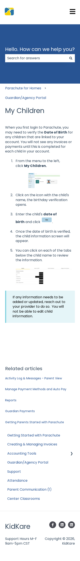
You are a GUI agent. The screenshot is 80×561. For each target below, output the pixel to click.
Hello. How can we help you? (40, 49)
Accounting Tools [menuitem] (21, 453)
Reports (10, 400)
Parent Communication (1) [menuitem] (29, 489)
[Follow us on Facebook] (52, 524)
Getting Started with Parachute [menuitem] (33, 435)
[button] (71, 453)
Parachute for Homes (23, 88)
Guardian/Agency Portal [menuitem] (27, 462)
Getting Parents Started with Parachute (34, 422)
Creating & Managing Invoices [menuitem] (32, 444)
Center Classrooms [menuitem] (23, 498)
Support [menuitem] (14, 471)
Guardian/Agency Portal (25, 97)
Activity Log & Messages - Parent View (33, 378)
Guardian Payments (20, 411)
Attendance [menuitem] (17, 480)
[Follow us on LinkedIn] (62, 524)
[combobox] (36, 58)
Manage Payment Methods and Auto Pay (35, 389)
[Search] (71, 58)
